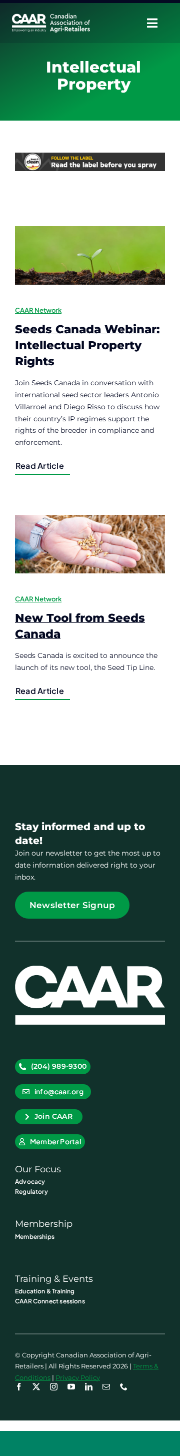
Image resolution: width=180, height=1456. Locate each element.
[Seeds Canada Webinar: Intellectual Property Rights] (90, 255)
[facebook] (18, 1386)
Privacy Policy (78, 1377)
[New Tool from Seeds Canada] (90, 544)
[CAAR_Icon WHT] (90, 969)
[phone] (124, 1386)
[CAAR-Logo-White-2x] (51, 17)
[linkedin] (88, 1386)
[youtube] (71, 1386)
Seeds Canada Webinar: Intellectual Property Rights (87, 345)
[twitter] (36, 1386)
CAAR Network (38, 310)
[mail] (106, 1386)
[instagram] (54, 1386)
